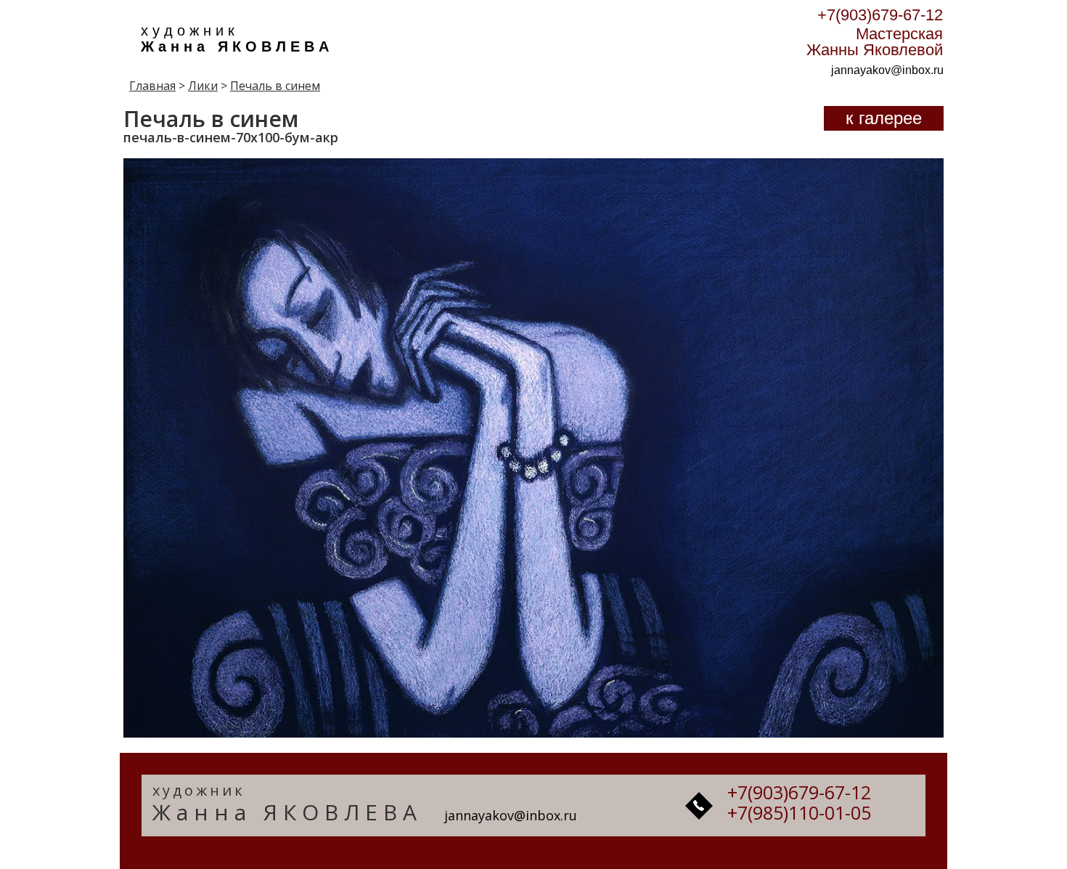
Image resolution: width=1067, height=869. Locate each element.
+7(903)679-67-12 (880, 15)
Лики (203, 86)
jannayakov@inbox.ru (887, 70)
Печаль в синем (275, 86)
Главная (152, 86)
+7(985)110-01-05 (799, 812)
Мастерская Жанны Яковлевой (874, 42)
